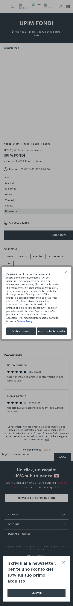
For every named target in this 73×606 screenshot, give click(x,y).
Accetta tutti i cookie (52, 331)
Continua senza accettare (66, 272)
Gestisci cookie (21, 331)
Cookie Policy (25, 321)
